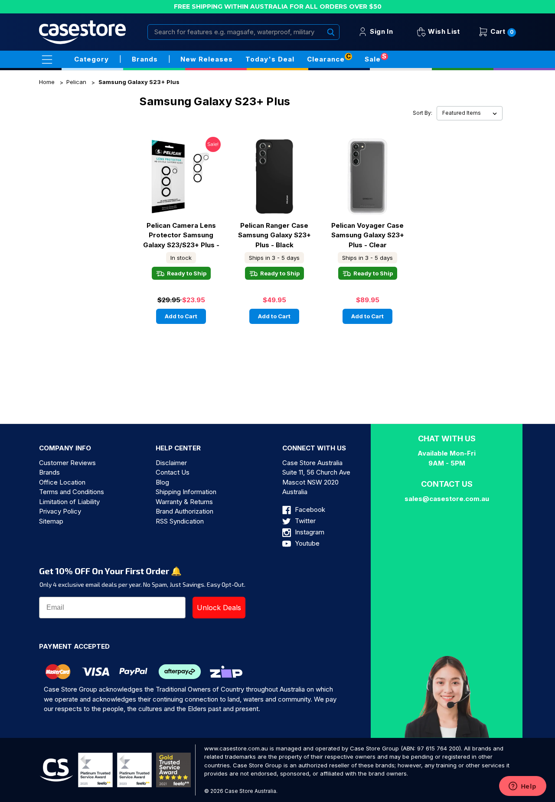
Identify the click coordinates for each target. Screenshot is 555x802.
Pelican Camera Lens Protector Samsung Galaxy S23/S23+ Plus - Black (181, 235)
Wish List (443, 31)
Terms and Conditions (71, 492)
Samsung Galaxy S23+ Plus (139, 81)
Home (47, 81)
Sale (373, 59)
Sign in (380, 31)
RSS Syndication (180, 521)
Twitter (304, 521)
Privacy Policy (60, 511)
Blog (162, 482)
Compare (178, 184)
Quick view (181, 168)
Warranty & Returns (184, 502)
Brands (49, 472)
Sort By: (422, 113)
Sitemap (51, 521)
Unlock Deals (219, 607)
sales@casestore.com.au (447, 499)
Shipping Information (186, 492)
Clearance (326, 59)
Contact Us (172, 472)
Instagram (308, 532)
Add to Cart (181, 316)
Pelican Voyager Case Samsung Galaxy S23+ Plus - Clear (367, 235)
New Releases (206, 59)
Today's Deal (269, 59)
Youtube (306, 543)
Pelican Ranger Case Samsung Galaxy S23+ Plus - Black (274, 235)
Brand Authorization (184, 511)
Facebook (309, 509)
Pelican (76, 81)
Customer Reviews (67, 463)
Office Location (62, 482)
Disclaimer (171, 463)
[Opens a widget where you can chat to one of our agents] (522, 787)
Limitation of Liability (69, 502)
